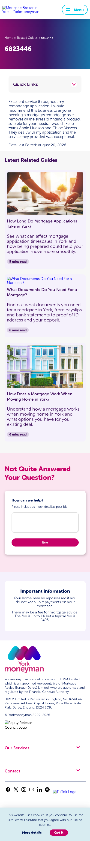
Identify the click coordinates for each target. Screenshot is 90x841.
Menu (79, 9)
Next (45, 542)
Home (9, 37)
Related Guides (27, 37)
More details (32, 832)
